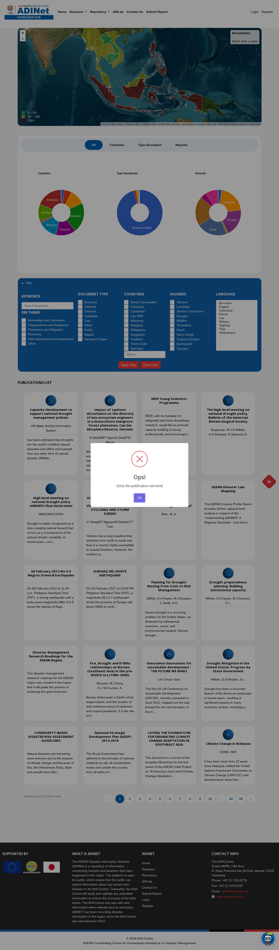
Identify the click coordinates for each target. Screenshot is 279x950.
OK (139, 498)
